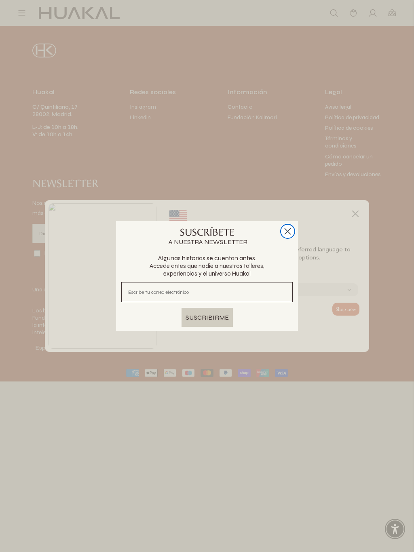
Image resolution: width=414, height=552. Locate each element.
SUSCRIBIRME (207, 317)
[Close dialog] (288, 231)
